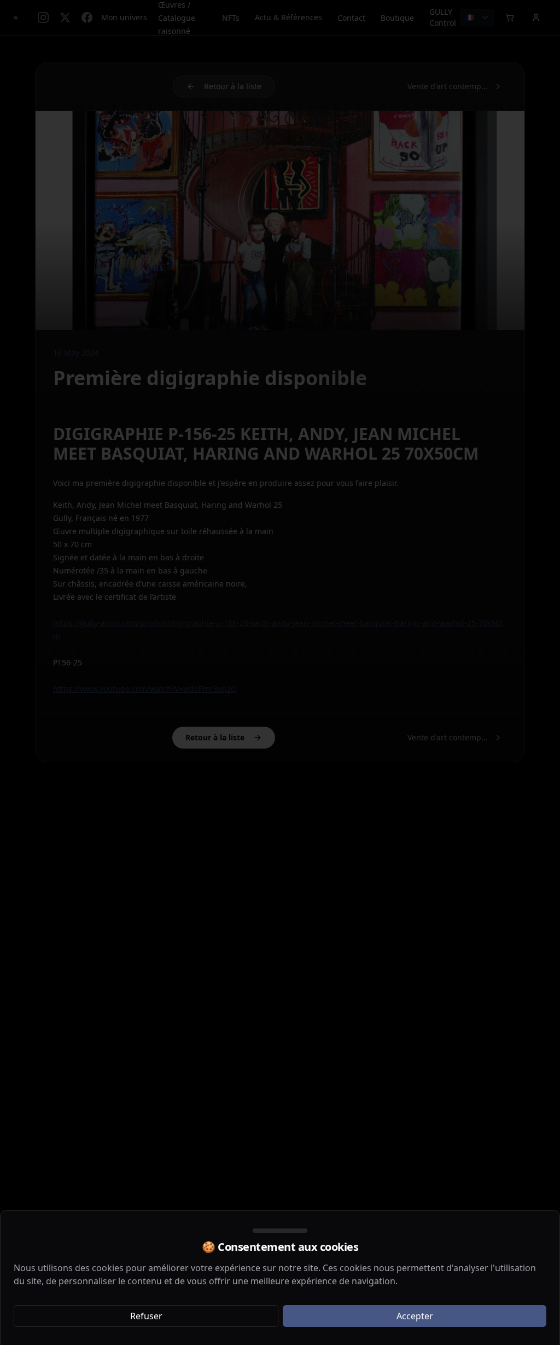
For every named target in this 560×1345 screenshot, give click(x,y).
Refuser (146, 1316)
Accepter (414, 1316)
